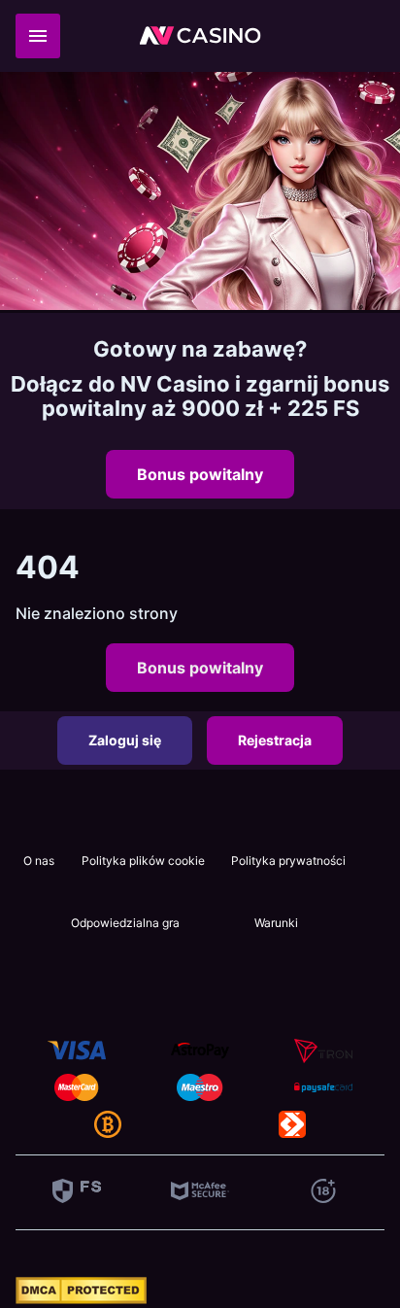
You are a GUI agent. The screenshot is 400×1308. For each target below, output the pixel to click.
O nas (38, 860)
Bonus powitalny (200, 474)
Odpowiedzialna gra (125, 922)
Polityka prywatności (288, 860)
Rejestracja (275, 740)
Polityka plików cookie (143, 860)
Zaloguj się (124, 740)
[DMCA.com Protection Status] (81, 1298)
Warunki (276, 922)
